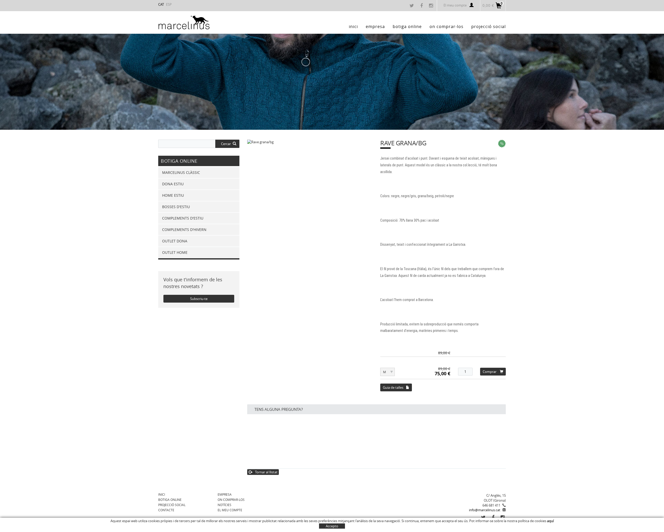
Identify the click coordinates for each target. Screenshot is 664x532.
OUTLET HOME (175, 252)
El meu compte (455, 5)
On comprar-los (231, 499)
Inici (161, 494)
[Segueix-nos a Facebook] (422, 6)
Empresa (225, 494)
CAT (161, 4)
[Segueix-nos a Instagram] (431, 6)
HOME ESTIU (173, 195)
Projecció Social (171, 505)
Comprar (489, 371)
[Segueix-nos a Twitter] (412, 6)
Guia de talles (393, 387)
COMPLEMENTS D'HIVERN (184, 229)
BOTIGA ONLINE (170, 499)
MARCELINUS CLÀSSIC (181, 172)
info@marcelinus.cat (484, 510)
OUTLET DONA (174, 240)
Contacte (166, 510)
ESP (169, 4)
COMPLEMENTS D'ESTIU (182, 218)
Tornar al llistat (266, 472)
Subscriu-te (199, 298)
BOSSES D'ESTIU (176, 206)
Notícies (224, 505)
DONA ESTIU (173, 183)
